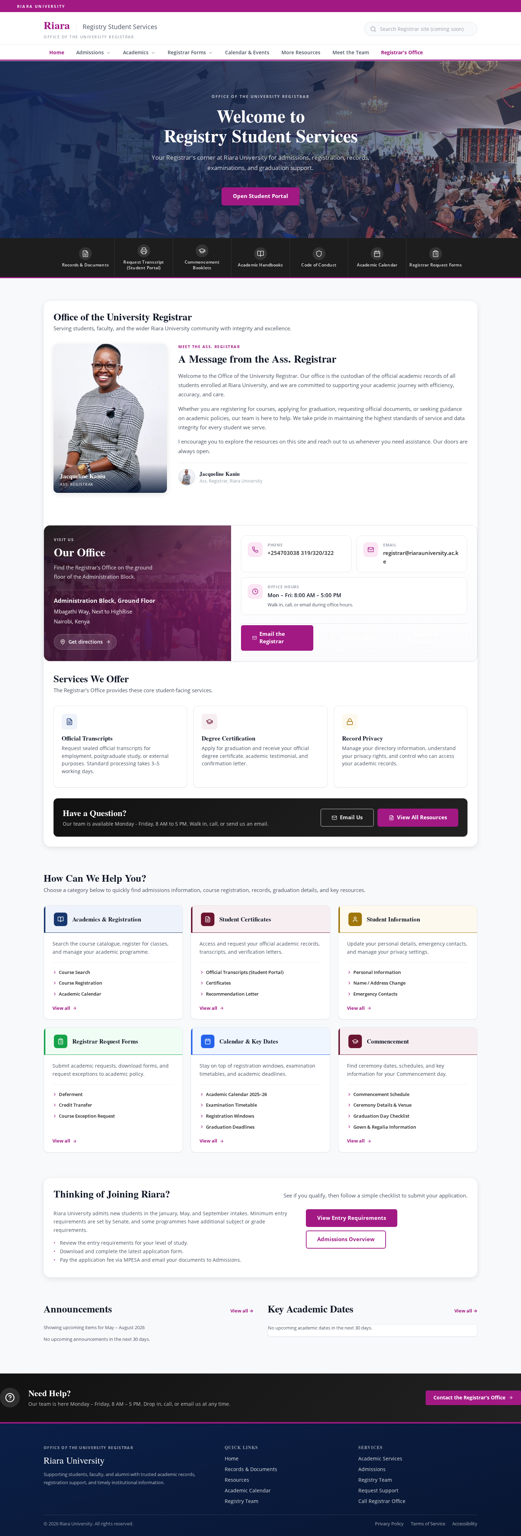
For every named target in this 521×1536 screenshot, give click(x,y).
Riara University (41, 6)
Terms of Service (428, 1524)
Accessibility (464, 1524)
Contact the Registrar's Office (469, 1397)
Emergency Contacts (375, 994)
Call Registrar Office (381, 1501)
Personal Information (377, 972)
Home (56, 52)
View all (61, 1008)
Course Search (74, 972)
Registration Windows (230, 1116)
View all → (241, 1310)
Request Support (378, 1490)
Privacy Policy (389, 1524)
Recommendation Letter (232, 994)
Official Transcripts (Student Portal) (245, 972)
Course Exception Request (87, 1116)
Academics (136, 52)
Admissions (90, 52)
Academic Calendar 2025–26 (236, 1094)
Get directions (85, 641)
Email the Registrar (272, 638)
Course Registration (80, 983)
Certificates (218, 983)
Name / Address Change (379, 983)
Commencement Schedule (381, 1094)
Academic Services (380, 1458)
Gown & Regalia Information (384, 1127)
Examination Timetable (231, 1105)
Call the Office (358, 637)
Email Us (351, 817)
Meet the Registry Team (221, 501)
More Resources (300, 52)
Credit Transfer (75, 1105)
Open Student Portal (260, 196)
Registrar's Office (402, 52)
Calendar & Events (247, 52)
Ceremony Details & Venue (382, 1105)
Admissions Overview (346, 1239)
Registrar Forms (187, 52)
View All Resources (422, 817)
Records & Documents (251, 1469)
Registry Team (241, 1501)
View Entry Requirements (351, 1218)
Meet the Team (350, 52)
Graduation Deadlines (230, 1127)
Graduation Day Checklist (381, 1116)
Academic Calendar (80, 994)
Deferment (71, 1094)
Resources (237, 1479)
